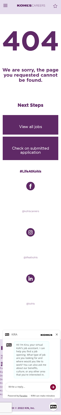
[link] (5, 5)
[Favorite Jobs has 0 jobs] (55, 6)
